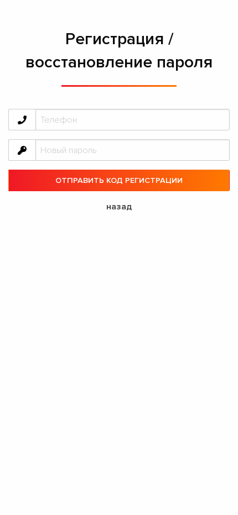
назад (119, 206)
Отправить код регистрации (119, 180)
